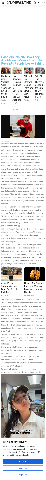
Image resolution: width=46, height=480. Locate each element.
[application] (23, 413)
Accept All (23, 461)
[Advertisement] (23, 29)
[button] (23, 413)
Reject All (23, 475)
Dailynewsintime (19, 2)
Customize (23, 468)
